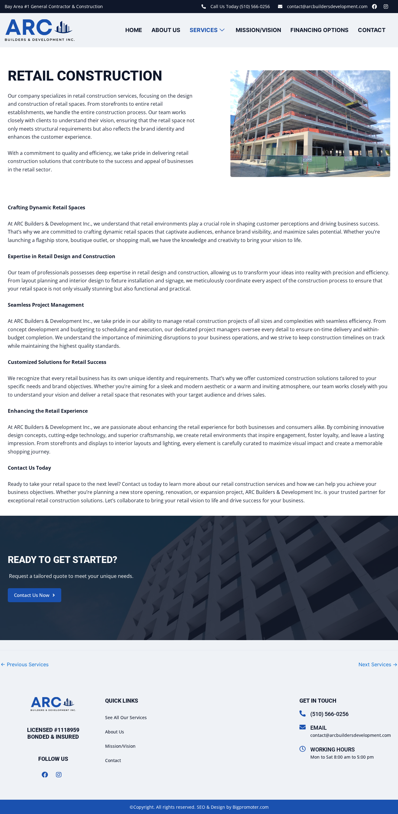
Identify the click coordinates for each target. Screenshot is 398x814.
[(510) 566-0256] (302, 713)
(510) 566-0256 (329, 714)
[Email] (302, 727)
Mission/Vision (258, 30)
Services (204, 30)
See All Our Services (126, 717)
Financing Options (319, 30)
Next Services (378, 664)
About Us (165, 30)
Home (133, 30)
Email (318, 727)
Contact (372, 30)
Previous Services (25, 664)
